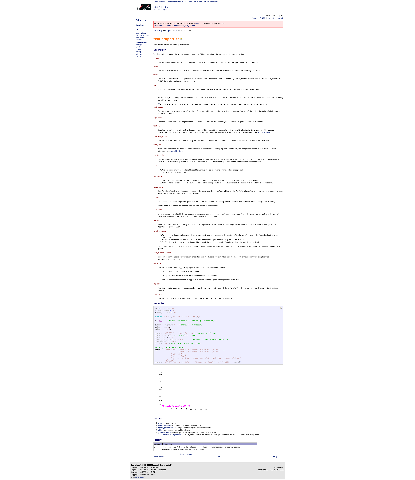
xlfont (138, 47)
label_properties (164, 425)
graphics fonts (141, 33)
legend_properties (165, 427)
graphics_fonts (264, 132)
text (138, 29)
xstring (138, 52)
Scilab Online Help (160, 7)
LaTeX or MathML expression (169, 435)
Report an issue (186, 454)
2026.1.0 (198, 23)
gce (160, 321)
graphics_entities (165, 432)
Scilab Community (195, 2)
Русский (279, 18)
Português (270, 18)
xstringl (138, 56)
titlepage (139, 44)
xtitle (160, 430)
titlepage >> (278, 457)
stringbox (139, 40)
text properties (141, 42)
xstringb (139, 54)
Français (255, 18)
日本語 (262, 18)
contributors (140, 477)
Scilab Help (142, 20)
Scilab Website (159, 2)
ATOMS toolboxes (211, 2)
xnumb (138, 49)
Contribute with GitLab (176, 2)
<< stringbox (159, 457)
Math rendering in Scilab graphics (142, 36)
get (158, 308)
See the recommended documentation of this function (174, 25)
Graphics (140, 25)
